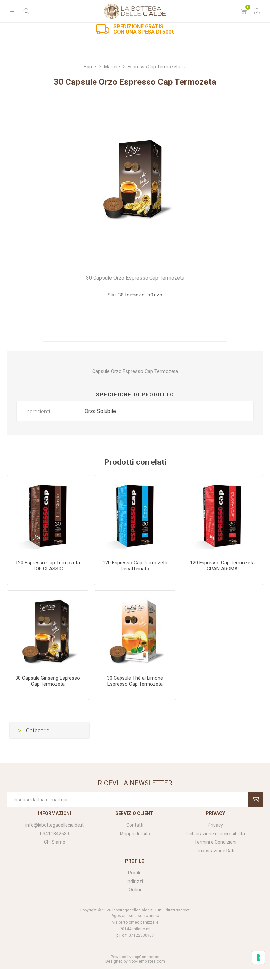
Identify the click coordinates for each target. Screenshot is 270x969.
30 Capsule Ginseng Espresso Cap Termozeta (47, 681)
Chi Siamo (54, 842)
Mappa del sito (135, 833)
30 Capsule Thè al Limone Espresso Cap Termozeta (135, 681)
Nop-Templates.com (147, 961)
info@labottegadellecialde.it (54, 825)
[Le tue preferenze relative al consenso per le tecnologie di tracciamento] (258, 957)
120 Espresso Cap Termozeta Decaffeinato (135, 566)
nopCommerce (145, 957)
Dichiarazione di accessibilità (215, 833)
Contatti (134, 825)
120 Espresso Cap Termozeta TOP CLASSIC (47, 566)
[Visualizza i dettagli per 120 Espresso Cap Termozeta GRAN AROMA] (222, 516)
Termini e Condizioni (215, 842)
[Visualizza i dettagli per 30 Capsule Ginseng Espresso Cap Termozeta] (48, 631)
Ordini (135, 889)
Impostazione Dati (215, 850)
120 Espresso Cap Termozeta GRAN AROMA (222, 566)
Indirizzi (135, 881)
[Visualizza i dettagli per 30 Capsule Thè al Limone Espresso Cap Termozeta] (135, 631)
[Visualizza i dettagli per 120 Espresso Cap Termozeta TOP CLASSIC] (48, 516)
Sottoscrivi (255, 799)
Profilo (135, 872)
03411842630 (54, 833)
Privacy (215, 825)
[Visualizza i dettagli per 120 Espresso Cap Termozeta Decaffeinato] (135, 516)
